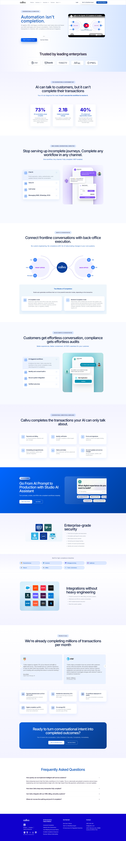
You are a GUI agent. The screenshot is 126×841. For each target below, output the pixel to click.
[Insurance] (43, 563)
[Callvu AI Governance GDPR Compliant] (30, 832)
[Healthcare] (88, 563)
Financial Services (27, 563)
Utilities (46, 567)
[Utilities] (43, 567)
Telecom (25, 567)
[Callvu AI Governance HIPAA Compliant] (36, 832)
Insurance (47, 563)
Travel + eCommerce (72, 567)
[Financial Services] (21, 563)
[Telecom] (21, 567)
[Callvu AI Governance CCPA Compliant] (33, 832)
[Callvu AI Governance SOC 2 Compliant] (24, 832)
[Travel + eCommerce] (65, 567)
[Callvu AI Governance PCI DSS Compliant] (27, 832)
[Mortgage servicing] (65, 563)
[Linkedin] (24, 825)
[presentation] (21, 666)
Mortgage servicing (71, 563)
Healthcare (91, 563)
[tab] (63, 777)
